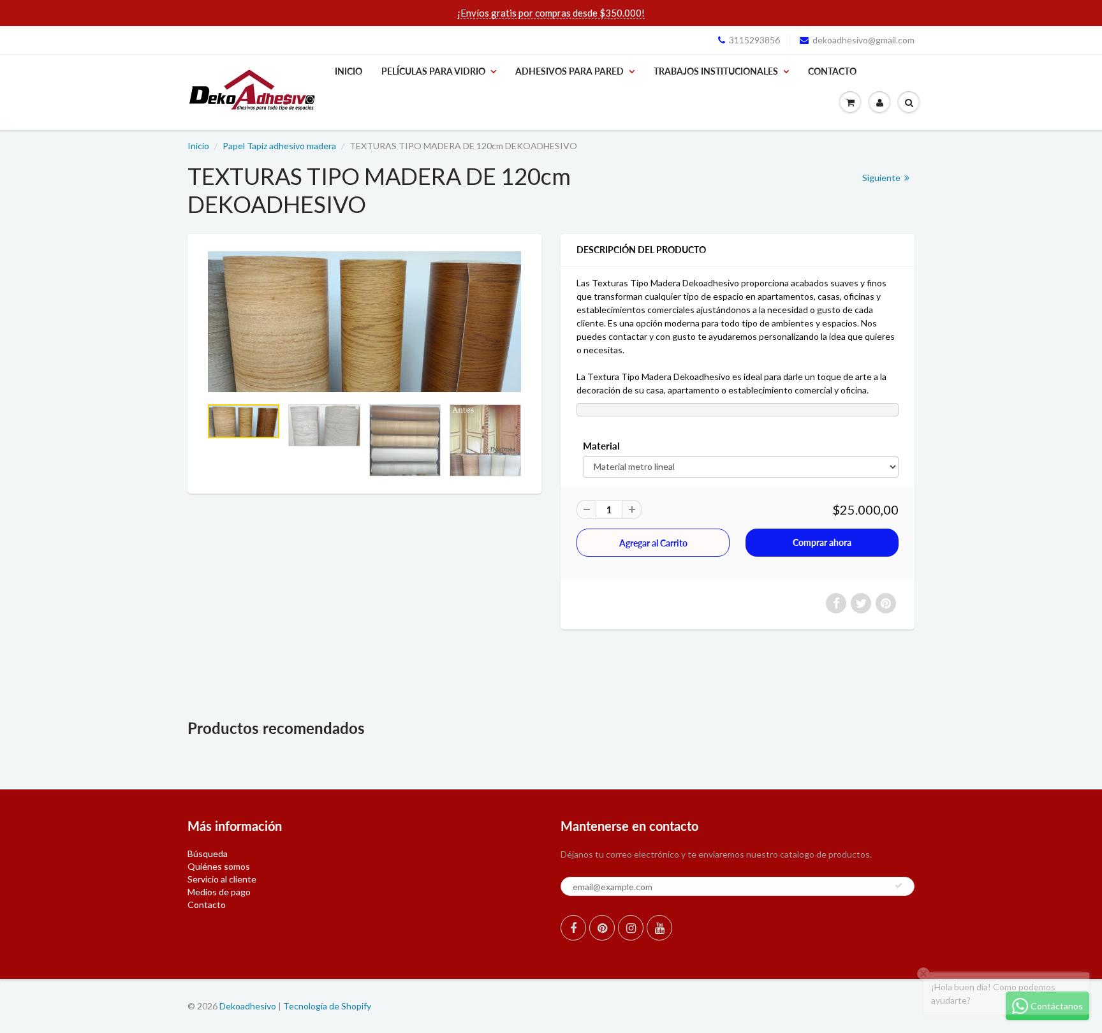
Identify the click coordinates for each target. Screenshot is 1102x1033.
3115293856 (754, 39)
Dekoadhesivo (247, 1005)
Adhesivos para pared (569, 71)
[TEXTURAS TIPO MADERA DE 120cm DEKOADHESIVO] (364, 322)
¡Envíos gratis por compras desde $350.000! (551, 12)
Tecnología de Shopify (327, 1005)
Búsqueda (207, 853)
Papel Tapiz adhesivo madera (279, 145)
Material (601, 445)
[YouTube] (659, 928)
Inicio (348, 71)
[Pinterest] (602, 928)
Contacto (832, 71)
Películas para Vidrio (433, 71)
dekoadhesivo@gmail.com (863, 39)
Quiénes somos (218, 866)
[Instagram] (630, 928)
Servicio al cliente (221, 879)
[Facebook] (573, 928)
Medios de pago (219, 891)
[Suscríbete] (898, 885)
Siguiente (882, 177)
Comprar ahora (822, 542)
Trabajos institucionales (716, 71)
